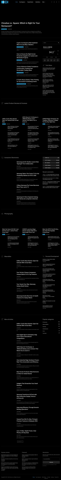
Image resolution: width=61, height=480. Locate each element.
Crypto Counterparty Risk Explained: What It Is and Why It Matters (27, 44)
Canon (4, 234)
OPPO (44, 234)
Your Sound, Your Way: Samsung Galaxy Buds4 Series (26, 285)
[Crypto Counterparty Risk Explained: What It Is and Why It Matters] (8, 46)
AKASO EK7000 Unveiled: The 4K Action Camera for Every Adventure (54, 237)
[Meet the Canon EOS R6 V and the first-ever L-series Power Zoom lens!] (10, 225)
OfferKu (44, 174)
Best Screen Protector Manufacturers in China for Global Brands (48, 296)
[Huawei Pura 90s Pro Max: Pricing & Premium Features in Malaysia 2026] (8, 423)
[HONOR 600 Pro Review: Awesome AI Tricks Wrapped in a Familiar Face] (44, 128)
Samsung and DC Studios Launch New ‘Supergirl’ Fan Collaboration (28, 163)
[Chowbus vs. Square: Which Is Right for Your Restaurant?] (30, 19)
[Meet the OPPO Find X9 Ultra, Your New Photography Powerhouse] (50, 225)
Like (58, 157)
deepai (44, 186)
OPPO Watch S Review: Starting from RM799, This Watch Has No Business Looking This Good (33, 133)
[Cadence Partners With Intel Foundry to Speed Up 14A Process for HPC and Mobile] (58, 70)
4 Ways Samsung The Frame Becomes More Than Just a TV (28, 186)
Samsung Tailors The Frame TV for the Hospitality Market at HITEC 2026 (28, 174)
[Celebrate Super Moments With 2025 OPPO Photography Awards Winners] (24, 238)
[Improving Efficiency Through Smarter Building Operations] (58, 307)
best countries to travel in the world (49, 178)
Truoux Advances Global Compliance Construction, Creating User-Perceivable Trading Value (27, 68)
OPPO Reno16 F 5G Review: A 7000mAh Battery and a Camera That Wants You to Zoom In (30, 119)
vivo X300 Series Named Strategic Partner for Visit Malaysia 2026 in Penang (13, 244)
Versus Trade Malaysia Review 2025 (50, 178)
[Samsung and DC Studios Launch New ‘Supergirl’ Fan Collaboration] (8, 165)
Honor (24, 234)
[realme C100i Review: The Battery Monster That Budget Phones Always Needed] (4, 128)
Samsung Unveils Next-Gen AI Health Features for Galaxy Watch (27, 297)
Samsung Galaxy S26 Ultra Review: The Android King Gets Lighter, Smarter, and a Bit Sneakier (13, 133)
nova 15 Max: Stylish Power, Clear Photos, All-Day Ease (26, 432)
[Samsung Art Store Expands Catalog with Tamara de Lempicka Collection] (8, 200)
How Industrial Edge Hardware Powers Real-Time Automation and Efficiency (49, 291)
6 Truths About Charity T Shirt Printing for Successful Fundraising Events (28, 81)
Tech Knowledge (20, 46)
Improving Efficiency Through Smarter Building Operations (48, 306)
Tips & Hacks (4, 29)
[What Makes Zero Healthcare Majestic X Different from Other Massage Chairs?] (58, 81)
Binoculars (44, 181)
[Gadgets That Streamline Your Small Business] (58, 302)
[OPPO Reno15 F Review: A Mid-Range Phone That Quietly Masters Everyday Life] (44, 140)
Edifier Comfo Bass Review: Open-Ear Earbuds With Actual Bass (10, 120)
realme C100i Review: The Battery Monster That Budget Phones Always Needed (13, 127)
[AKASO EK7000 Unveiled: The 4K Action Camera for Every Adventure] (44, 238)
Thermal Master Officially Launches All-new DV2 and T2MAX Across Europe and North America (51, 183)
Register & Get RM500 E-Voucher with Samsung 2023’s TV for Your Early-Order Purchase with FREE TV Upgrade (9, 468)
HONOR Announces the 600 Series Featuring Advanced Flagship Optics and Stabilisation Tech (13, 237)
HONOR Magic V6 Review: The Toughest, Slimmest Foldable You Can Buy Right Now (51, 120)
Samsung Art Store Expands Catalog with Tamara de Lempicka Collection (27, 198)
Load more (20, 441)
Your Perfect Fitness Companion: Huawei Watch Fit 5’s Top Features (27, 273)
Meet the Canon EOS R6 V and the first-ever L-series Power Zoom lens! (10, 230)
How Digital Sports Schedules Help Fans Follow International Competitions (49, 286)
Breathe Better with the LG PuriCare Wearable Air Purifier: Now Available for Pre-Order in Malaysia (9, 455)
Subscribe (51, 462)
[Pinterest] (59, 2)
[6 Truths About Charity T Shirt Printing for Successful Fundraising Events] (8, 83)
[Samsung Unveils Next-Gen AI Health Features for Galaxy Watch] (8, 299)
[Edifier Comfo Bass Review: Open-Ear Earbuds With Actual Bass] (10, 115)
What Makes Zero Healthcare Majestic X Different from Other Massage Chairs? (48, 80)
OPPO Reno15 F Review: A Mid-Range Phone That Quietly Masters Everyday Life (54, 140)
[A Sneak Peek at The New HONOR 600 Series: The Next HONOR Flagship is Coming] (24, 140)
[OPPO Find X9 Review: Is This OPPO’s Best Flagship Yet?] (4, 147)
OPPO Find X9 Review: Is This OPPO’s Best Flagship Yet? (12, 146)
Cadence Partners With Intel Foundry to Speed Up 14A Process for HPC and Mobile (49, 69)
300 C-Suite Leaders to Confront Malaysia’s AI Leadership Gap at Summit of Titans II (48, 86)
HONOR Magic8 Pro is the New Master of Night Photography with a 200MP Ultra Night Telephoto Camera (54, 245)
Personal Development (21, 83)
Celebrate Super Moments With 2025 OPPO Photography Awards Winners (33, 237)
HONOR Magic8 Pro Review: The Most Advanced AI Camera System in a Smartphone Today (33, 146)
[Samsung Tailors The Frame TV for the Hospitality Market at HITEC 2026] (8, 177)
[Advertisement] (51, 198)
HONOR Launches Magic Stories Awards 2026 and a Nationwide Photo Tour (29, 230)
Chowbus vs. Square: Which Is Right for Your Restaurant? (20, 24)
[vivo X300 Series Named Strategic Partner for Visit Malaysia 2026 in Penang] (4, 244)
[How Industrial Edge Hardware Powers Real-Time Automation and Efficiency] (58, 292)
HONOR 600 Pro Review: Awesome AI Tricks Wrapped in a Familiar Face (54, 127)
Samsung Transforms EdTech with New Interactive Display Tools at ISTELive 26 (27, 396)
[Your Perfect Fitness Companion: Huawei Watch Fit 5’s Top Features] (8, 276)
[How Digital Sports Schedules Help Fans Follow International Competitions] (58, 286)
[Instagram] (54, 2)
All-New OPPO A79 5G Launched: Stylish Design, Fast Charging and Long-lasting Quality (9, 463)
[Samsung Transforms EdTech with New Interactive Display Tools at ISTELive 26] (8, 399)
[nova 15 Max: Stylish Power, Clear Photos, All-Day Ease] (8, 434)
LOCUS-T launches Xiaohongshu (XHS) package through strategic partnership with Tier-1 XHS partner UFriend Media (49, 92)
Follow (57, 160)
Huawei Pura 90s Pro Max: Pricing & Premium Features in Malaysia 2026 (27, 420)
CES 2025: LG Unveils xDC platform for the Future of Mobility (9, 459)
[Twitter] (56, 2)
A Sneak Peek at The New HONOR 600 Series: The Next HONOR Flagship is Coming (33, 140)
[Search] (58, 42)
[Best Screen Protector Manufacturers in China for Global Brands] (58, 297)
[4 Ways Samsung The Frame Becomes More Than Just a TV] (8, 189)
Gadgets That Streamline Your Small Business (49, 301)
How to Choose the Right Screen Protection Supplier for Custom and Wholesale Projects (27, 56)
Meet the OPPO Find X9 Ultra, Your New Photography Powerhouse (50, 230)
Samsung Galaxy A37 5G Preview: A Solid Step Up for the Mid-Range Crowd (53, 133)
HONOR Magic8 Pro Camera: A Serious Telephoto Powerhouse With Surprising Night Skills (53, 146)
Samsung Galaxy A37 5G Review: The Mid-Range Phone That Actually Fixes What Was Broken (33, 127)
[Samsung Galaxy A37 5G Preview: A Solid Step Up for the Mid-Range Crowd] (44, 134)
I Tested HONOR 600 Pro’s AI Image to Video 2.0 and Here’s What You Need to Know (13, 140)
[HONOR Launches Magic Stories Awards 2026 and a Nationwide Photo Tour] (30, 225)
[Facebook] (52, 2)
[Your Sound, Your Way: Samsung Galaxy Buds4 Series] (8, 288)
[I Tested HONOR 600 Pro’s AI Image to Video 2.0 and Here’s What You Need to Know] (4, 140)
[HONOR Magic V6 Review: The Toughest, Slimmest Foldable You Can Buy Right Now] (50, 115)
